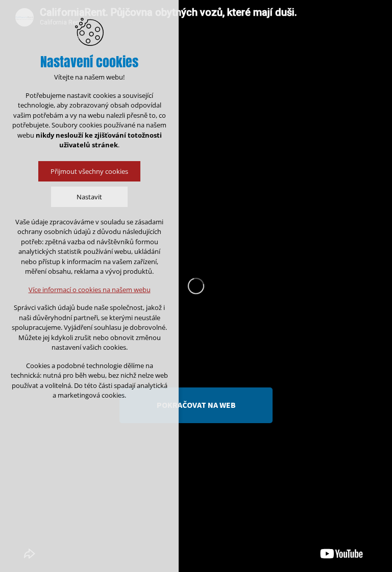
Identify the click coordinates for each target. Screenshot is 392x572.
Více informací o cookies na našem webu (90, 289)
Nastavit (89, 196)
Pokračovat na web (196, 405)
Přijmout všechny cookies (89, 171)
